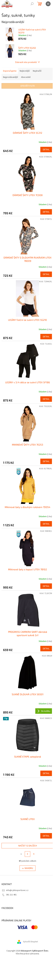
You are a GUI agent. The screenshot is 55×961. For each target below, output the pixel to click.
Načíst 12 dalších (27, 845)
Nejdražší (37, 70)
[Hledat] (32, 4)
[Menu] (48, 4)
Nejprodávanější (10, 77)
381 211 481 (11, 894)
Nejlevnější (25, 70)
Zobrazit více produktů (26, 62)
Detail (46, 149)
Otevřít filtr (27, 85)
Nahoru (29, 868)
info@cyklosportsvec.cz (17, 890)
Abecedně (26, 77)
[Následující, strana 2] (27, 854)
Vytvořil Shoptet (30, 941)
